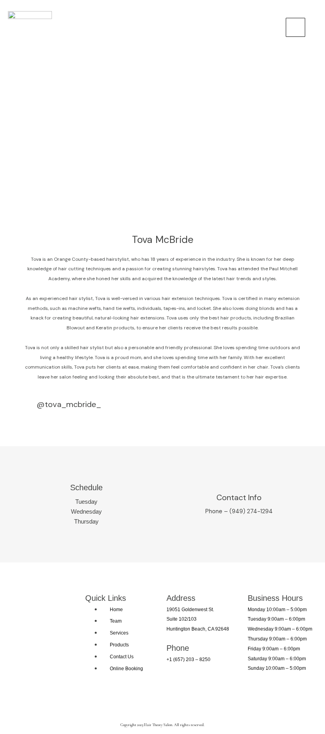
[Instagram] (128, 702)
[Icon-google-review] (198, 702)
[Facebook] (151, 702)
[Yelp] (174, 702)
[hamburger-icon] (295, 27)
